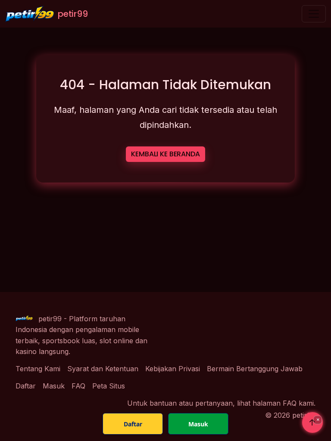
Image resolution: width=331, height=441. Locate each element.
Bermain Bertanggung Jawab (255, 368)
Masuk (54, 386)
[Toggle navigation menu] (314, 13)
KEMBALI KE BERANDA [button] (165, 154)
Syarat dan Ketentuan (102, 368)
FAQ (78, 386)
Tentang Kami (38, 368)
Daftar (26, 386)
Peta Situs (108, 386)
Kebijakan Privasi (172, 368)
